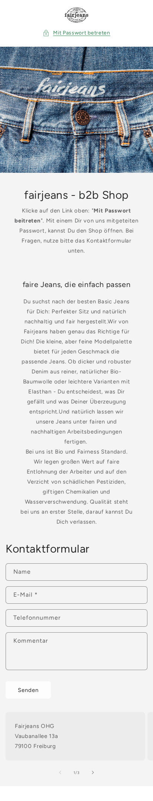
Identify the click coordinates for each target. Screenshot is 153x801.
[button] (76, 32)
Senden (28, 690)
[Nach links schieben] (60, 772)
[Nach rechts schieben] (93, 772)
